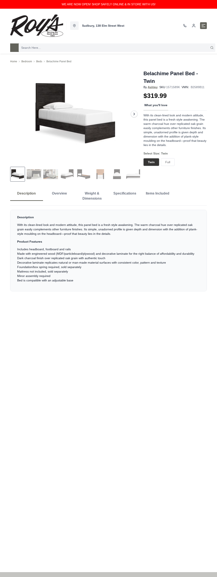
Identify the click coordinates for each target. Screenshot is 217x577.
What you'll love (155, 105)
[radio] (151, 162)
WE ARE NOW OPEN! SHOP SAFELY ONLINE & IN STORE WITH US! (109, 4)
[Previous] (16, 114)
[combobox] (117, 47)
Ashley (153, 87)
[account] (194, 26)
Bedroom (26, 61)
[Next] (134, 114)
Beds (39, 61)
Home (13, 61)
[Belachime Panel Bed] (75, 114)
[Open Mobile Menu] (203, 25)
